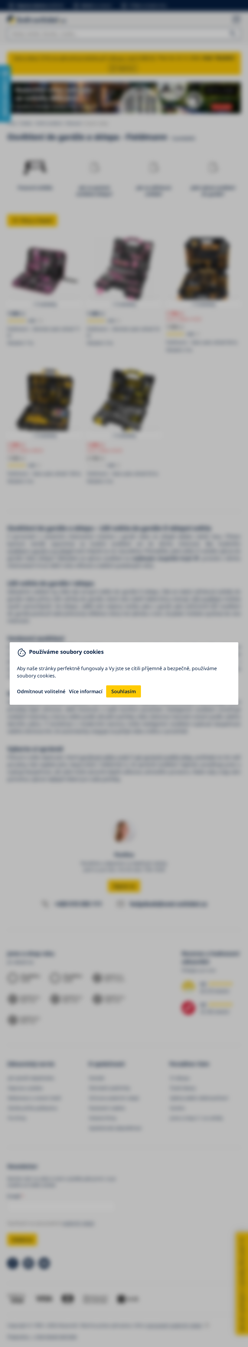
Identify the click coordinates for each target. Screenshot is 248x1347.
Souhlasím (123, 691)
